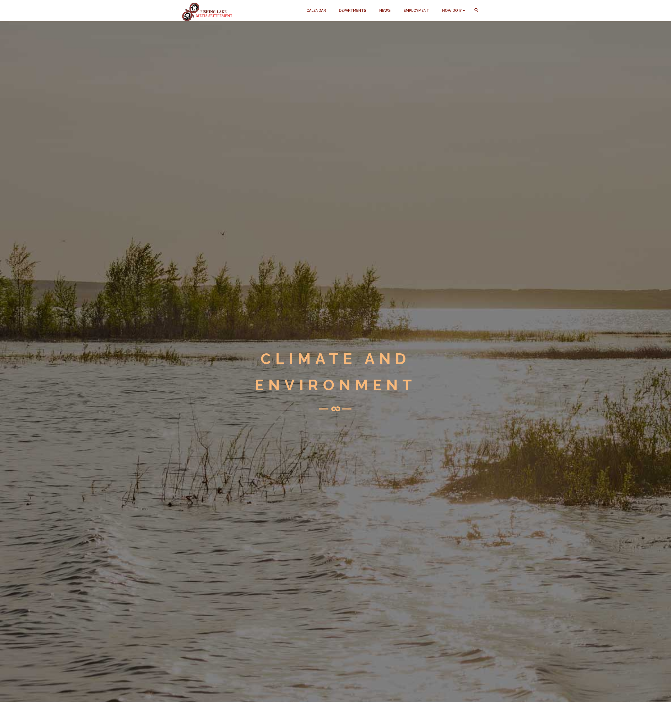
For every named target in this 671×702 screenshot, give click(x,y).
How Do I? (452, 10)
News (385, 10)
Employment (416, 10)
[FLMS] (207, 9)
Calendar (316, 10)
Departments (352, 10)
